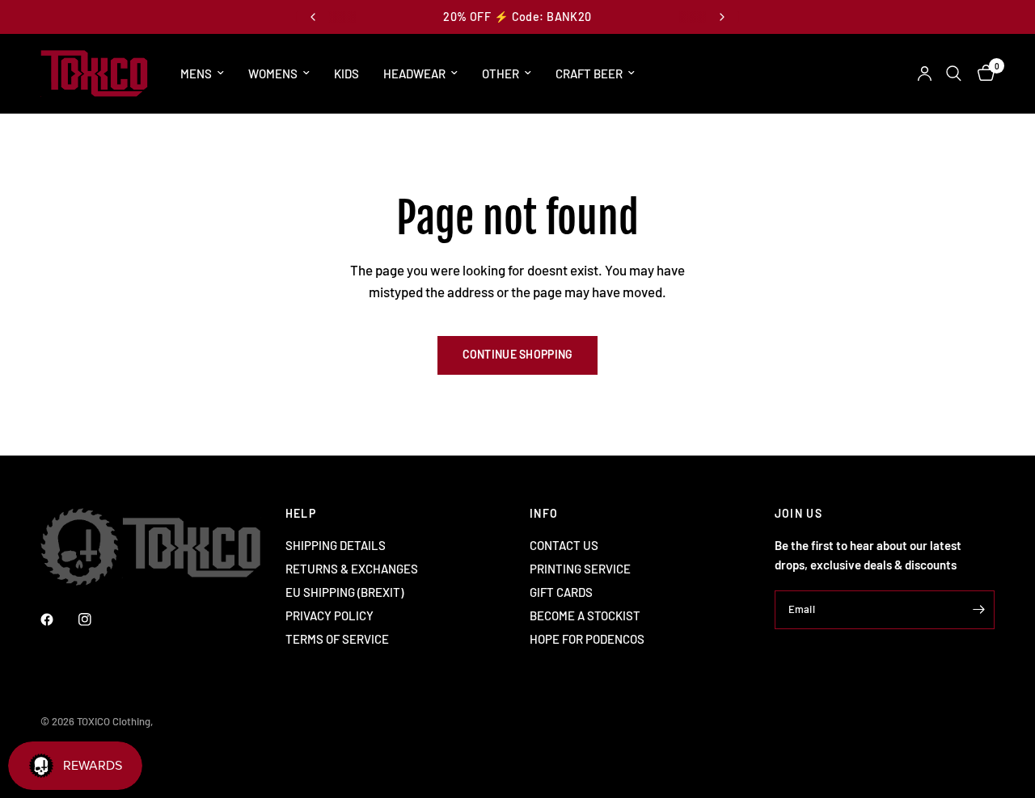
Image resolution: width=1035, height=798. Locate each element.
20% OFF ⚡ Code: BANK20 (517, 16)
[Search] (954, 73)
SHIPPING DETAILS (335, 545)
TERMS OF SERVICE (337, 639)
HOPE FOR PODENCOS (587, 639)
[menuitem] (202, 73)
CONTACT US (564, 545)
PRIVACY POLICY (329, 615)
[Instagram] (96, 619)
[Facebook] (58, 619)
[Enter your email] (978, 609)
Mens (196, 73)
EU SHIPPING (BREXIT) (344, 592)
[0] (982, 73)
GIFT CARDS (561, 592)
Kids (346, 73)
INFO (544, 513)
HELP (301, 513)
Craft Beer (589, 73)
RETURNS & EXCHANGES (351, 568)
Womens (273, 73)
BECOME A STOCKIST (585, 615)
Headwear (414, 73)
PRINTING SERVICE (580, 568)
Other (500, 73)
